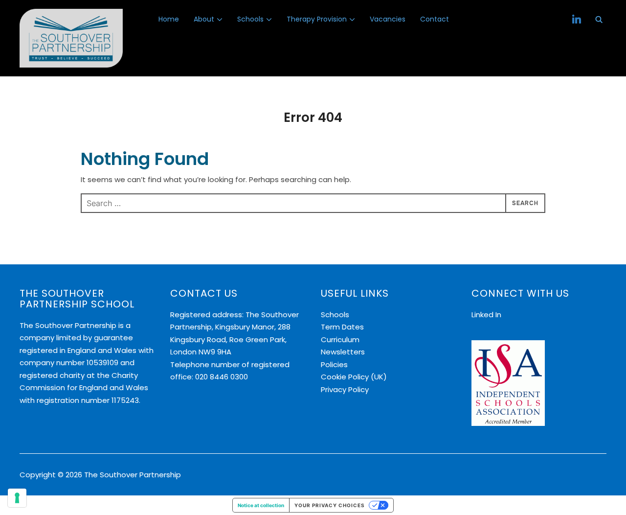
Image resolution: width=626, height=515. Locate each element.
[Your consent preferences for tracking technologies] (17, 498)
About (204, 19)
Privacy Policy (345, 389)
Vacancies (387, 19)
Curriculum (340, 339)
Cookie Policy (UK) (354, 377)
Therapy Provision (317, 19)
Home (168, 19)
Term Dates (342, 327)
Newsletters (343, 352)
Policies (334, 364)
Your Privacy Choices (329, 505)
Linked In (486, 314)
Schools (250, 19)
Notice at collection (261, 505)
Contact (434, 19)
